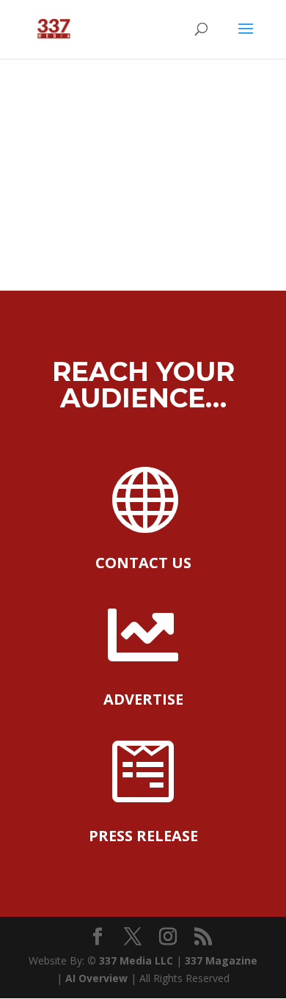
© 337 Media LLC (131, 960)
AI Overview (96, 978)
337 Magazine (221, 960)
